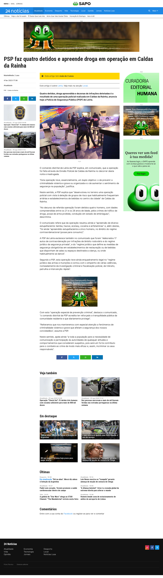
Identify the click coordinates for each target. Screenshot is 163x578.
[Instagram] (147, 547)
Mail (13, 4)
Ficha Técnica (8, 564)
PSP (5, 90)
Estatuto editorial (22, 564)
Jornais (19, 4)
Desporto (43, 477)
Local (85, 85)
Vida (41, 494)
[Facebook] (152, 547)
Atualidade (8, 85)
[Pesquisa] (149, 10)
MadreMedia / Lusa (11, 75)
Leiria (60, 85)
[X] (157, 547)
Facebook (68, 513)
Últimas (45, 472)
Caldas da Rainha (13, 90)
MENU (6, 4)
